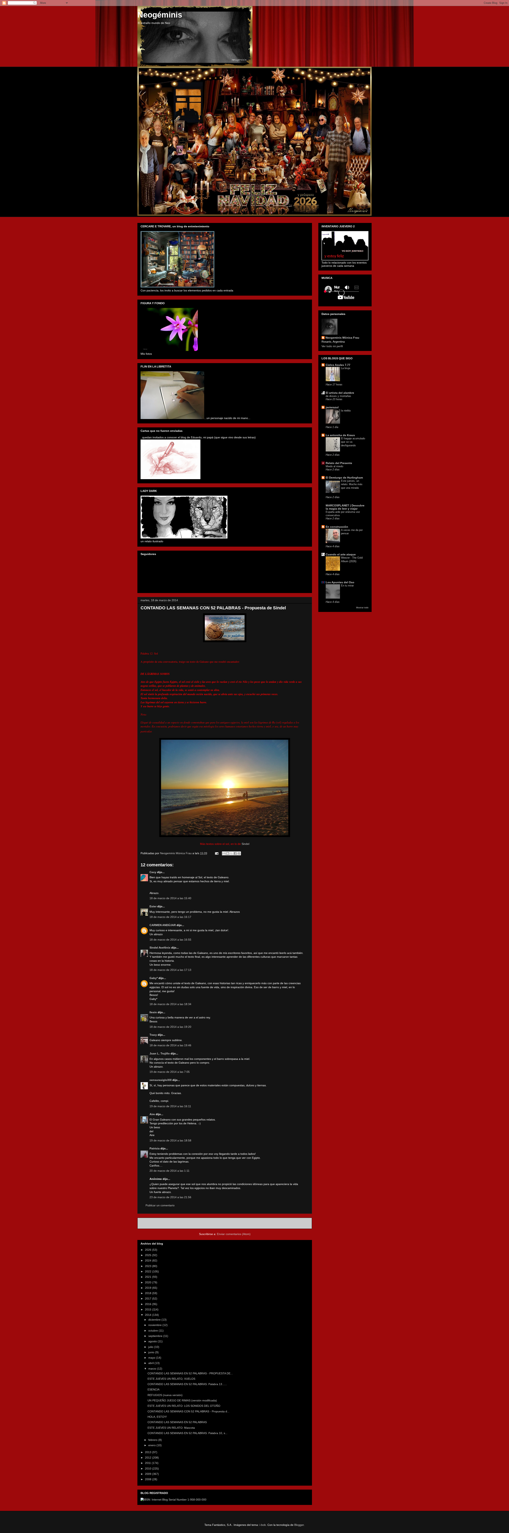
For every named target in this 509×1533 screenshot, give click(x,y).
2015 (148, 1309)
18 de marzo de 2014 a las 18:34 (170, 1004)
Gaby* (154, 978)
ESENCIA (153, 1389)
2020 (148, 1282)
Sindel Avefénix (160, 947)
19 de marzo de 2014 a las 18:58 (170, 1140)
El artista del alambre (340, 392)
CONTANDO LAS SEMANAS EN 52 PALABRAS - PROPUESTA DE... (190, 1373)
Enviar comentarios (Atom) (234, 1234)
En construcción (337, 526)
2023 (148, 1266)
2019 (148, 1287)
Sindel (245, 843)
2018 (148, 1293)
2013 (148, 1452)
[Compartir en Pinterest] (239, 853)
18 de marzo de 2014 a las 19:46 (170, 1045)
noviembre (155, 1325)
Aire (152, 1114)
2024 (148, 1260)
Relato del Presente (339, 463)
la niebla (346, 410)
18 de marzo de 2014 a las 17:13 (170, 969)
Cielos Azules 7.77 (338, 364)
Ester (153, 906)
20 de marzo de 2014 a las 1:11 (169, 1170)
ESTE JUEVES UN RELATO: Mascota (171, 1427)
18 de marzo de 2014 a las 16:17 (170, 916)
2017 (148, 1298)
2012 (148, 1457)
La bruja (345, 368)
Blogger (299, 1524)
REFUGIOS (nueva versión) (165, 1395)
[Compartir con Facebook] (235, 853)
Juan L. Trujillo (160, 1053)
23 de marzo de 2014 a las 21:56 (170, 1197)
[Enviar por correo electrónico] (224, 853)
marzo (152, 1368)
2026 (148, 1249)
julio (151, 1346)
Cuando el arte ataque (341, 554)
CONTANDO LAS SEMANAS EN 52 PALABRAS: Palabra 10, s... (187, 1433)
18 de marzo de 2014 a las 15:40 (170, 898)
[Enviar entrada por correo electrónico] (216, 853)
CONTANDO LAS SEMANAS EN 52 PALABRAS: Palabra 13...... (187, 1384)
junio (151, 1352)
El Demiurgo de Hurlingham (344, 477)
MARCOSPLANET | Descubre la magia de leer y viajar (345, 507)
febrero (153, 1439)
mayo (152, 1357)
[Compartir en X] (231, 853)
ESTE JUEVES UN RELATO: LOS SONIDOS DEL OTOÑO (184, 1405)
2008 (148, 1479)
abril (151, 1363)
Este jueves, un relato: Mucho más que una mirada (351, 484)
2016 (148, 1304)
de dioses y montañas (338, 396)
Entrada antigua (297, 1223)
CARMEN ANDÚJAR (163, 925)
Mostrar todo (362, 607)
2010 (148, 1468)
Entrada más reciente (156, 1223)
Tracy (153, 1034)
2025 (148, 1255)
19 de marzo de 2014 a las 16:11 (170, 1106)
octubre (153, 1330)
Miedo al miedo (334, 466)
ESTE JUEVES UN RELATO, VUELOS (171, 1378)
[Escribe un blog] (228, 853)
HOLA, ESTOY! (157, 1416)
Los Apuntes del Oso (340, 582)
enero (152, 1445)
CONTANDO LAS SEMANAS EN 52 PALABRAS (177, 1422)
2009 (148, 1473)
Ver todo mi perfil (332, 346)
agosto (153, 1341)
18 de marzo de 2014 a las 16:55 (170, 939)
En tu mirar (347, 585)
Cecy (153, 872)
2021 (148, 1276)
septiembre (155, 1336)
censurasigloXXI (161, 1080)
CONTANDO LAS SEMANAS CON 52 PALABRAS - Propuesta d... (188, 1411)
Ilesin (153, 1012)
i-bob (262, 1524)
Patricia (155, 1148)
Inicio (229, 1223)
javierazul (332, 407)
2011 (148, 1463)
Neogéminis (159, 14)
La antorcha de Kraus (340, 435)
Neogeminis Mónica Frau (342, 337)
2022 (148, 1271)
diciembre (154, 1319)
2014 (148, 1314)
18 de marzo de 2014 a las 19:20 (170, 1026)
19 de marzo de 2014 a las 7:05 (170, 1071)
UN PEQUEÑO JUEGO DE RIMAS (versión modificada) (182, 1400)
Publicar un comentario (160, 1205)
